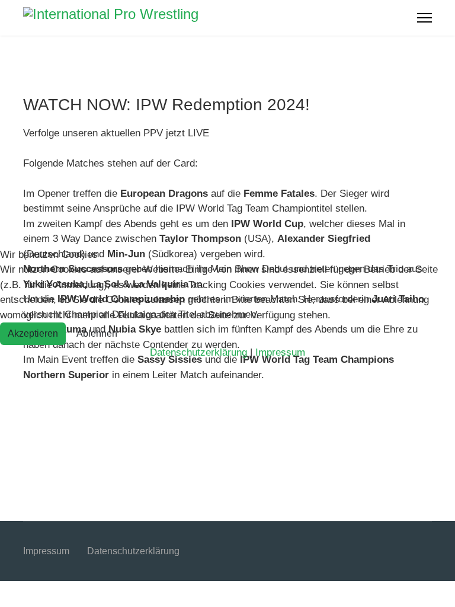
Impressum (280, 352)
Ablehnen (96, 333)
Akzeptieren (33, 333)
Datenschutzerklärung (198, 352)
